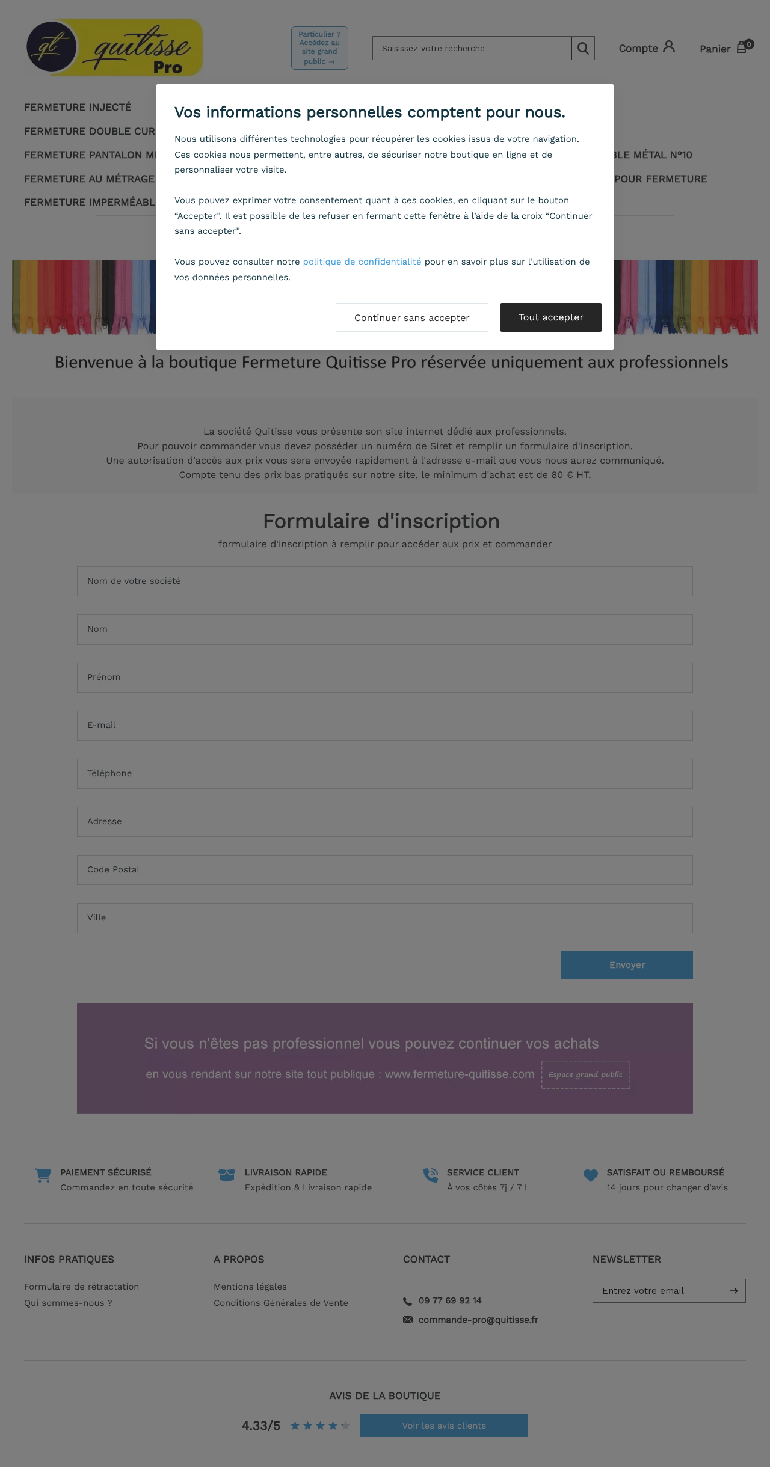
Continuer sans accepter (412, 317)
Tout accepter (551, 317)
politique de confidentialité (362, 261)
